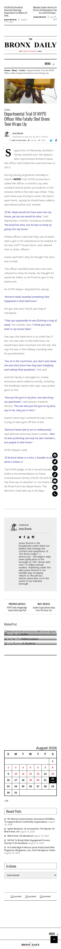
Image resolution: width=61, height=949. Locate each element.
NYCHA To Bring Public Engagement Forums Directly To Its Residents (27, 842)
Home (7, 70)
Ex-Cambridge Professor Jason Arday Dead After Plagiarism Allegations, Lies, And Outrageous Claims (29, 849)
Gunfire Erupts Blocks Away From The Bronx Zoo (44, 609)
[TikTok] (55, 474)
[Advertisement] (30, 701)
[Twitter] (55, 461)
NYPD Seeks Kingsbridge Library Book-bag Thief (17, 609)
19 (30, 780)
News (14, 70)
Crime (22, 70)
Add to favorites (19, 140)
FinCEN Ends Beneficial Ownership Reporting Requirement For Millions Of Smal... (15, 11)
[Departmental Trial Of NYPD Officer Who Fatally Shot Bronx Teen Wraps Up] (30, 91)
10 (15, 773)
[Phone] (55, 494)
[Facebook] (55, 455)
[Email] (55, 487)
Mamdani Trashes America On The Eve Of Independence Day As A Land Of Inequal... (45, 10)
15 (52, 773)
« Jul (6, 800)
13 (38, 773)
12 (30, 773)
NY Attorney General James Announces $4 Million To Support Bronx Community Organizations (29, 820)
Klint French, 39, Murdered (20, 835)
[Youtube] (55, 481)
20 (38, 780)
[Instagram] (55, 468)
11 (23, 773)
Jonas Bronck (10, 19)
